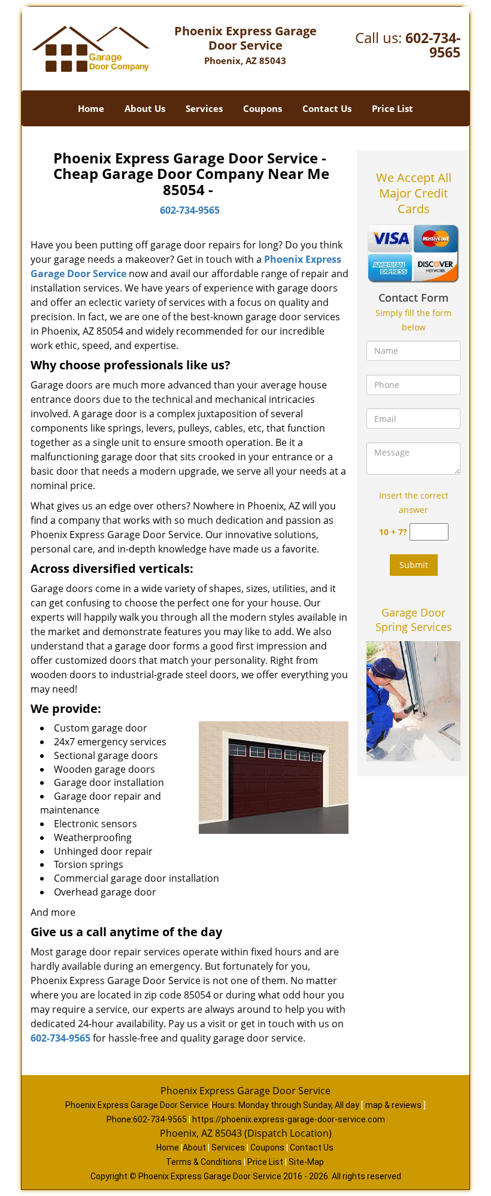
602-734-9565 (432, 45)
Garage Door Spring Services (413, 619)
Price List (392, 108)
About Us (145, 108)
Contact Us (326, 108)
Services (204, 108)
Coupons (262, 108)
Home (91, 108)
